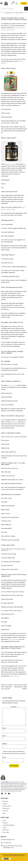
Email (4, 736)
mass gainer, (14, 422)
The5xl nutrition (19, 12)
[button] (1, 3)
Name (4, 728)
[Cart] (12, 3)
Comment (14, 706)
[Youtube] (9, 793)
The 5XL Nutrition (13, 639)
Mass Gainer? (11, 164)
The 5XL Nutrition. (14, 676)
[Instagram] (5, 793)
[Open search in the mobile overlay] (14, 9)
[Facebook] (2, 793)
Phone (4, 757)
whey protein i (12, 385)
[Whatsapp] (16, 3)
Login (23, 3)
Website (4, 743)
